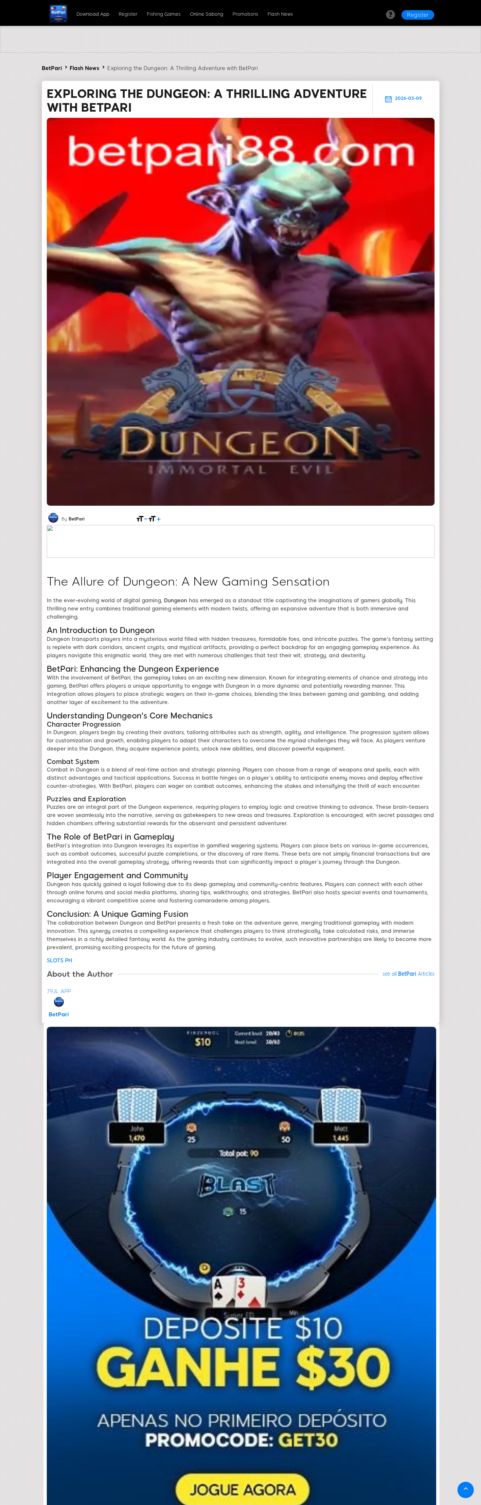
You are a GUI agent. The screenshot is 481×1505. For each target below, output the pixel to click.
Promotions (245, 14)
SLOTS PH (59, 960)
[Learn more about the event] (240, 51)
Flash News (280, 14)
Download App (93, 14)
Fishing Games (164, 14)
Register (128, 14)
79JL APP (59, 991)
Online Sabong (206, 14)
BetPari (52, 68)
